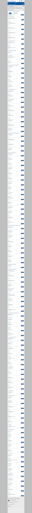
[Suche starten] (18, 1)
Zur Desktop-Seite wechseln (11, 504)
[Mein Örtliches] (20, 1)
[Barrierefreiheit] (23, 1)
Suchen (9, 506)
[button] (12, 500)
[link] (23, 6)
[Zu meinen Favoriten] (21, 1)
